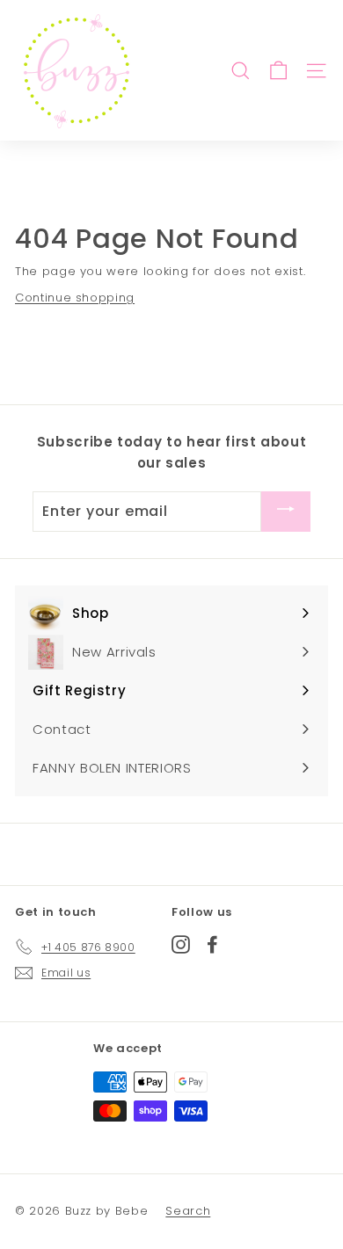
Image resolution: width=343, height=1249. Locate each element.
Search (187, 1210)
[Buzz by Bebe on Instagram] (181, 943)
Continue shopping (75, 297)
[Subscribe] (285, 511)
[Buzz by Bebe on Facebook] (212, 943)
